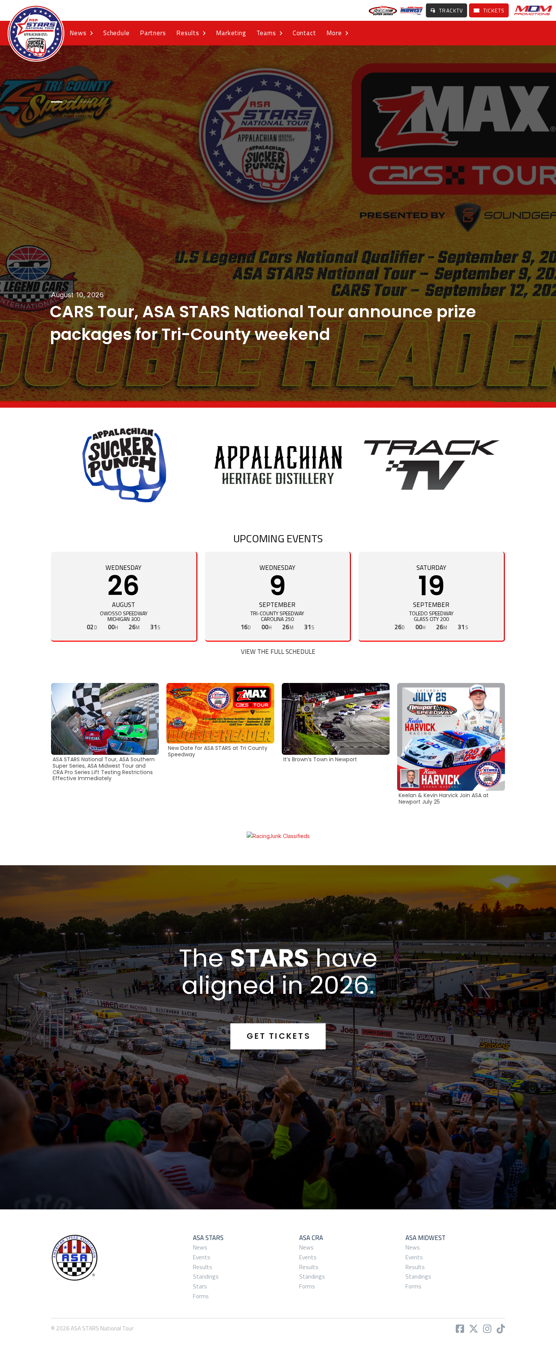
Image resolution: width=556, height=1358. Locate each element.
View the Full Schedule (278, 651)
